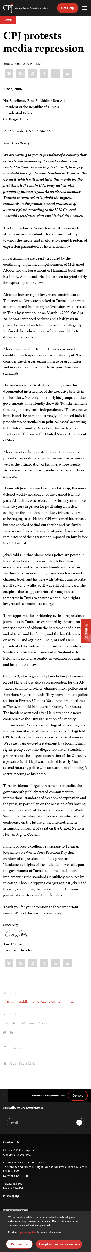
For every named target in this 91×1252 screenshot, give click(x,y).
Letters (8, 20)
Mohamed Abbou (35, 1023)
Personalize (19, 1244)
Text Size (16, 1048)
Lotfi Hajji (10, 1023)
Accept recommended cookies (59, 1244)
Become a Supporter (45, 1095)
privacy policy (28, 1233)
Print (13, 1033)
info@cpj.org (11, 1196)
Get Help (67, 8)
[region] (45, 1231)
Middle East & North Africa (39, 1002)
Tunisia (69, 1002)
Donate (77, 1095)
